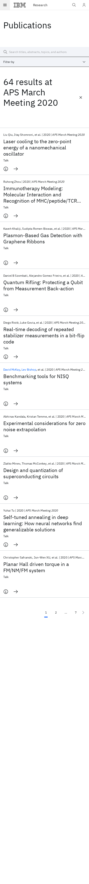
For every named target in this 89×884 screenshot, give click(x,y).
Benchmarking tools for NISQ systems (36, 379)
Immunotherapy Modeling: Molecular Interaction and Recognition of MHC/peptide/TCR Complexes (40, 194)
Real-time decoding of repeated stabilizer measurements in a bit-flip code (43, 335)
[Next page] (83, 612)
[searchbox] (44, 52)
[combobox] (44, 62)
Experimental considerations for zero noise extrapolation (44, 426)
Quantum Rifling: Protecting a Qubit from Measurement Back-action (43, 285)
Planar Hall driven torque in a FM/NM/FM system (36, 567)
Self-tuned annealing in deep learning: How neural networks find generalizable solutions (42, 523)
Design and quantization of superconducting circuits (33, 473)
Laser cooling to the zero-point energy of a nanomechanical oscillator (37, 147)
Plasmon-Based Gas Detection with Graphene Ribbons (42, 238)
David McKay (11, 369)
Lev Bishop (29, 369)
